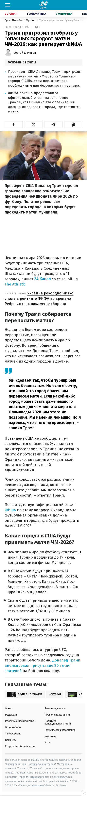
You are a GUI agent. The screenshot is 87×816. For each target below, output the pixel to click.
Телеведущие (13, 733)
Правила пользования (58, 714)
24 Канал (11, 13)
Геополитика (36, 13)
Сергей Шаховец (25, 52)
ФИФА (10, 510)
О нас (8, 708)
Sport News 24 (13, 20)
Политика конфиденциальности (58, 722)
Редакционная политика (19, 720)
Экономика (64, 13)
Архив (48, 742)
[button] (14, 124)
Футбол (31, 20)
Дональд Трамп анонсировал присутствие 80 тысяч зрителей (42, 665)
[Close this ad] (84, 793)
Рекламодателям (55, 708)
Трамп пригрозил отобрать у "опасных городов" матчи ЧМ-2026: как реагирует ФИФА (60, 20)
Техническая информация (60, 729)
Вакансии (10, 739)
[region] (43, 806)
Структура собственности (20, 746)
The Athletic (15, 284)
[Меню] (7, 5)
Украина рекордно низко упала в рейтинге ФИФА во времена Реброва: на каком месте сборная (39, 298)
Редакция (11, 714)
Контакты (50, 736)
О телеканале (13, 727)
